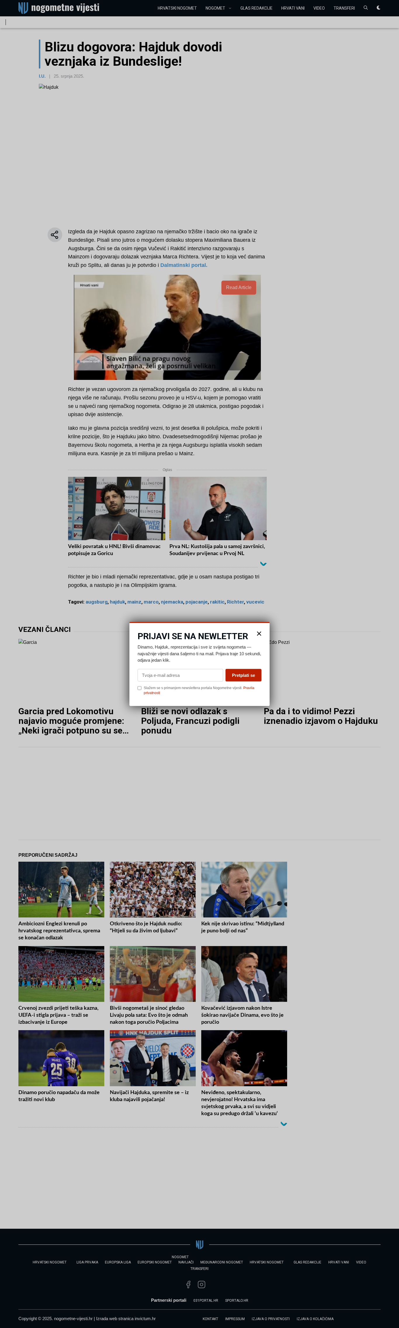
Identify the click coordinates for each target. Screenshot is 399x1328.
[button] (259, 633)
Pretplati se (243, 674)
